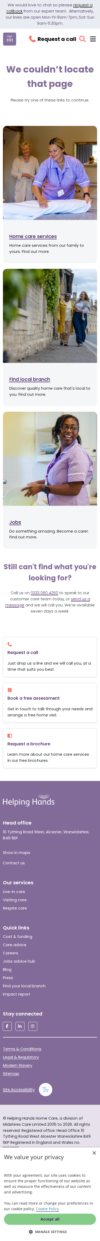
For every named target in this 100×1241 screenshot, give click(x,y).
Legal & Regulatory (21, 1057)
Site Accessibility (19, 1089)
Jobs (15, 522)
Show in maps (16, 852)
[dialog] (50, 1194)
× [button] (94, 1153)
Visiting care (15, 900)
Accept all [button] (50, 1219)
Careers (10, 953)
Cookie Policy (47, 1208)
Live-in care (14, 891)
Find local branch (29, 379)
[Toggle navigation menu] (93, 39)
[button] (50, 1232)
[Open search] (82, 39)
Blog (7, 969)
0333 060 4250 (44, 593)
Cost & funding (17, 936)
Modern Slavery (17, 1065)
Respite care (15, 908)
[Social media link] (7, 1026)
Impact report (16, 994)
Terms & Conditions (22, 1049)
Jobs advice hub (19, 961)
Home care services (33, 236)
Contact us (14, 863)
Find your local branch (24, 986)
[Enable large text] (45, 1089)
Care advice (14, 944)
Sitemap (11, 1073)
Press (8, 977)
